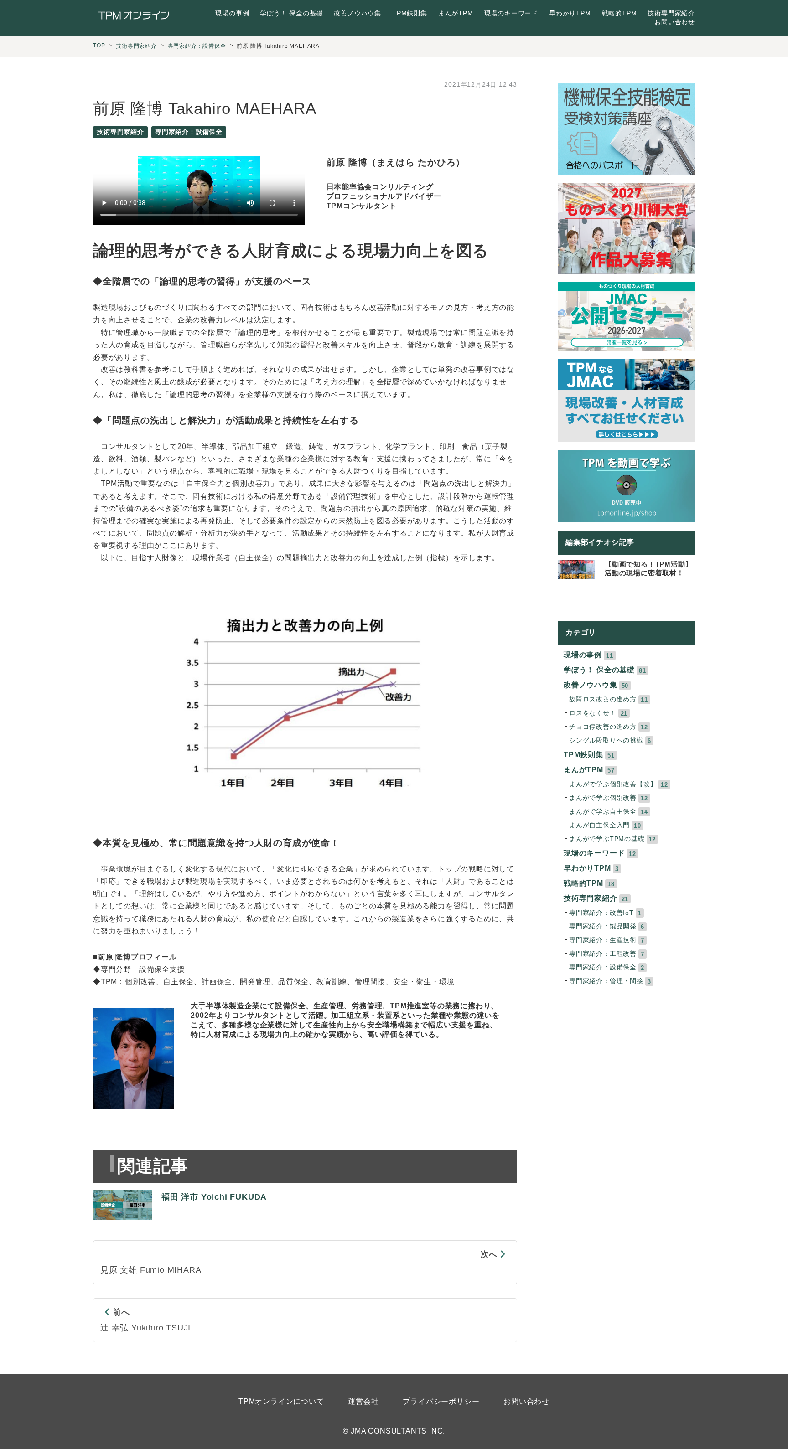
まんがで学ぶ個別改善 (603, 797)
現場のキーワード (511, 13)
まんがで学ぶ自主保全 (603, 811)
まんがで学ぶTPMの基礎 (607, 838)
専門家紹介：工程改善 (603, 953)
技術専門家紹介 (671, 13)
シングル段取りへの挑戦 (606, 740)
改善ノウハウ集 (357, 13)
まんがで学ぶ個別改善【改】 (613, 784)
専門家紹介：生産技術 (603, 940)
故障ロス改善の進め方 (603, 699)
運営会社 (363, 1401)
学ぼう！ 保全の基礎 (291, 13)
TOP (99, 45)
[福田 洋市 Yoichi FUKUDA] (180, 1224)
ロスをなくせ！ (593, 713)
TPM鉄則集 (409, 13)
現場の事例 (232, 13)
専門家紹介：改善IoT (601, 912)
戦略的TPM (619, 13)
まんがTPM (455, 13)
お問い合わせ (674, 22)
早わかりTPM (570, 13)
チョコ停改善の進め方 (603, 726)
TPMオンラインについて (281, 1401)
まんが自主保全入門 (599, 825)
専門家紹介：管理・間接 (606, 981)
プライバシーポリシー (441, 1401)
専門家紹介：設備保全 (197, 46)
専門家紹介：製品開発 (603, 926)
